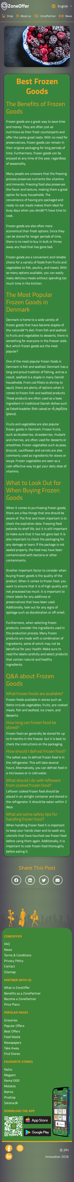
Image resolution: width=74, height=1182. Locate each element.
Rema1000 (12, 1080)
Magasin (10, 1074)
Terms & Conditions (17, 955)
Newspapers (12, 1042)
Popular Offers (14, 1025)
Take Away (11, 1048)
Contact (9, 966)
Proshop (9, 1097)
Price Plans (12, 1004)
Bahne (8, 1091)
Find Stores (12, 1053)
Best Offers (12, 1031)
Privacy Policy (13, 960)
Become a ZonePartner (20, 998)
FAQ (7, 943)
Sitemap (10, 971)
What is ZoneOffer (17, 987)
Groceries (10, 1020)
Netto (8, 1069)
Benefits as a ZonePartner (22, 993)
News (8, 949)
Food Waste (12, 1036)
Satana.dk (11, 1102)
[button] (16, 880)
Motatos (10, 1086)
